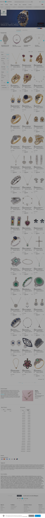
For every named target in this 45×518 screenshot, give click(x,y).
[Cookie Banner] (22, 516)
